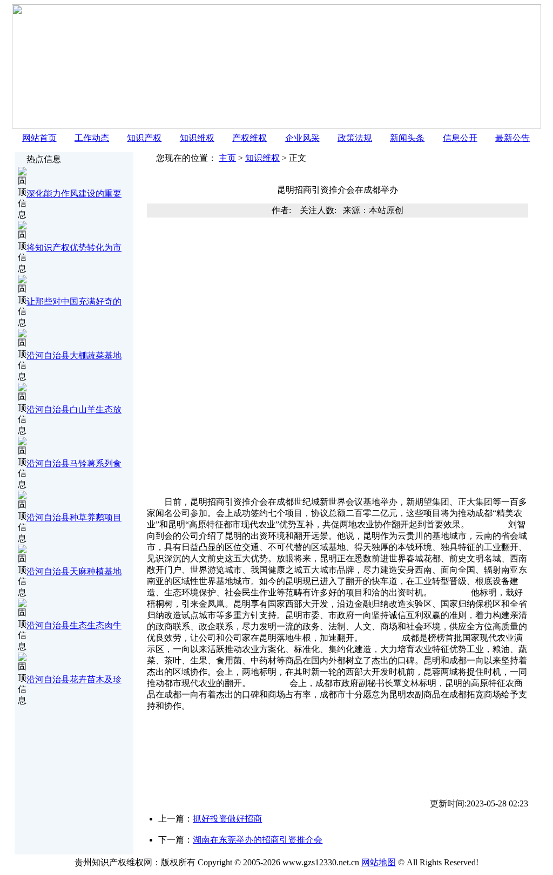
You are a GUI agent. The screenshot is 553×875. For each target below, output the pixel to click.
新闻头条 (407, 138)
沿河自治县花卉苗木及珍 (74, 679)
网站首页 (39, 138)
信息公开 (460, 138)
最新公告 (512, 138)
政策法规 (355, 138)
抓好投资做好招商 (227, 818)
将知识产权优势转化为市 (74, 247)
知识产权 (144, 138)
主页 (227, 157)
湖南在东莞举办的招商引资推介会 (257, 839)
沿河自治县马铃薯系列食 (74, 463)
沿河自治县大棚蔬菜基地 (74, 355)
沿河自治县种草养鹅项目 (74, 517)
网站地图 (378, 862)
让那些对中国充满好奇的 (74, 301)
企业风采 (302, 138)
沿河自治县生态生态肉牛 (74, 625)
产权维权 (249, 138)
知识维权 (197, 138)
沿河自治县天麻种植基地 (74, 571)
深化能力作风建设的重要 (74, 193)
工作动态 (92, 138)
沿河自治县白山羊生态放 (74, 409)
